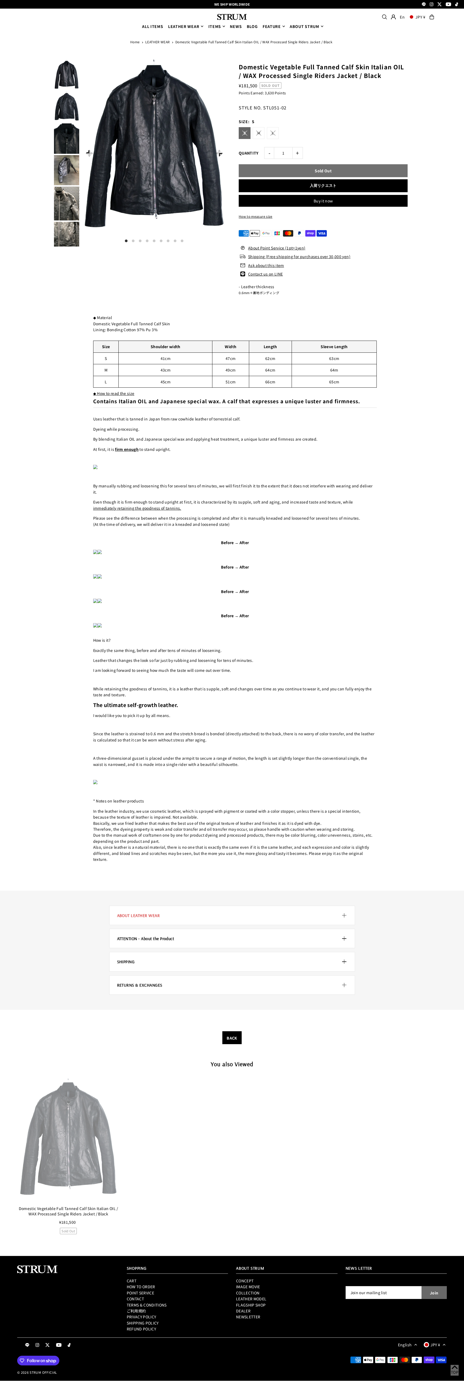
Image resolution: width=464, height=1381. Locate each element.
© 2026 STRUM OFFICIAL (37, 1372)
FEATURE (272, 26)
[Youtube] (448, 4)
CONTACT (135, 1298)
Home (135, 42)
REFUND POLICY (141, 1329)
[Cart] (432, 17)
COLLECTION (248, 1293)
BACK (232, 1038)
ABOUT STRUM (304, 26)
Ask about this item (266, 265)
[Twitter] (439, 4)
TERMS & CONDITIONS (147, 1305)
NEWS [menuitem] (236, 26)
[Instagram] (431, 4)
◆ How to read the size (114, 393)
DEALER (243, 1311)
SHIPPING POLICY (143, 1323)
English (405, 1344)
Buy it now (323, 201)
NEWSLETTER (248, 1316)
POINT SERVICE (140, 1293)
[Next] (219, 153)
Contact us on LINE (265, 274)
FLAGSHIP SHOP (251, 1305)
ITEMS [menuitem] (214, 26)
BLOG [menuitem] (252, 26)
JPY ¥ (420, 17)
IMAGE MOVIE (248, 1286)
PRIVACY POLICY (141, 1316)
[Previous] (89, 153)
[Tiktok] (456, 4)
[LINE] (424, 4)
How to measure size (256, 216)
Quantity (249, 153)
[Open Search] (384, 17)
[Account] (393, 17)
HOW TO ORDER (141, 1286)
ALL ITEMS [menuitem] (152, 26)
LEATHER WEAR (183, 26)
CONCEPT (244, 1280)
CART (131, 1280)
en (402, 17)
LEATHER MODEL (251, 1298)
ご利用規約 (136, 1311)
